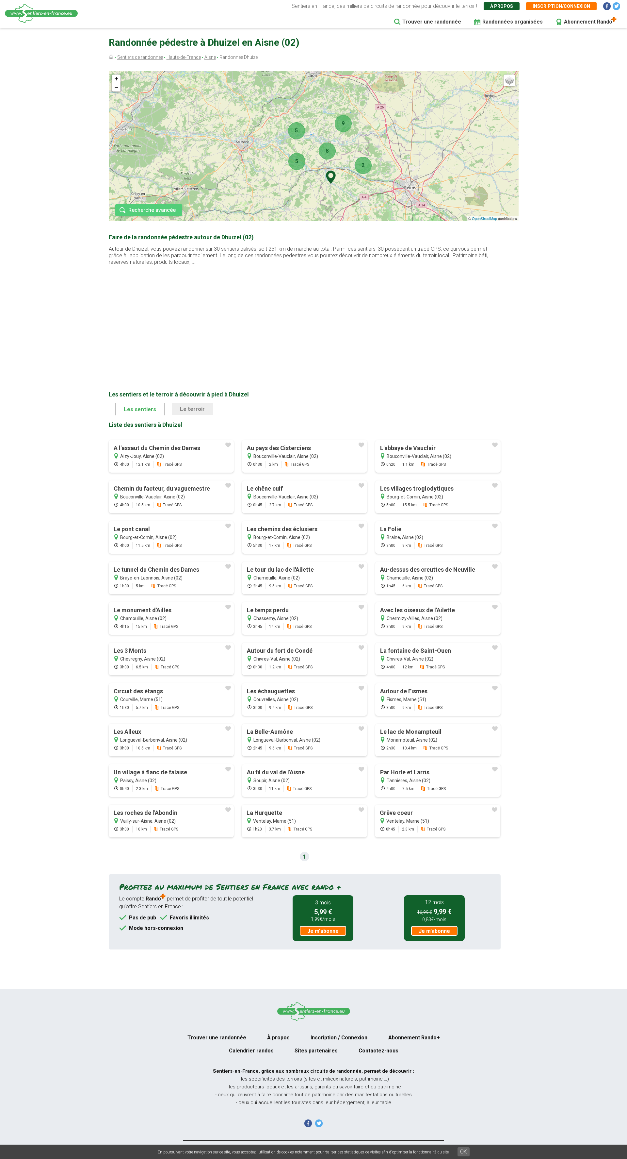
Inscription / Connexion (339, 1037)
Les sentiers (140, 409)
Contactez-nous (378, 1051)
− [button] (116, 87)
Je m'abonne (323, 931)
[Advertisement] (305, 317)
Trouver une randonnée (431, 22)
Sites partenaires (316, 1051)
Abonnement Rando (588, 22)
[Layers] (509, 80)
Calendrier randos (251, 1051)
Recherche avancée (152, 210)
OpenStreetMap (484, 218)
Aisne (210, 57)
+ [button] (116, 78)
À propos (501, 6)
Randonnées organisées (512, 22)
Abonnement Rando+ (414, 1037)
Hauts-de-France (184, 57)
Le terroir (192, 409)
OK (463, 1152)
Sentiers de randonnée (140, 57)
